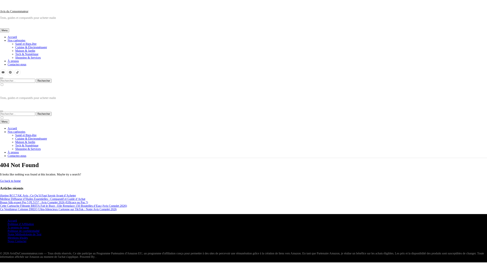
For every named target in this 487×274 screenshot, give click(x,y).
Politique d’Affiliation (21, 224)
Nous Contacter (17, 241)
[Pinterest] (10, 72)
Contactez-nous (17, 64)
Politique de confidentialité (24, 231)
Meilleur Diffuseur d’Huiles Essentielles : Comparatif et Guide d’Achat (42, 199)
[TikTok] (17, 72)
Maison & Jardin (25, 50)
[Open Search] (1, 78)
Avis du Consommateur (14, 11)
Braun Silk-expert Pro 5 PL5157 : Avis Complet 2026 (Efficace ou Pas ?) (44, 202)
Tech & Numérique (26, 54)
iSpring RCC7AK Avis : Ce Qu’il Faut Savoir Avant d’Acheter (38, 195)
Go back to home (10, 180)
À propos (13, 61)
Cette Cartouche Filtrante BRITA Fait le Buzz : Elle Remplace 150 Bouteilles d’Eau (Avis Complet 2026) (63, 205)
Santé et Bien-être (26, 43)
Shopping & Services (28, 57)
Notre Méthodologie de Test (24, 234)
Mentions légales (18, 237)
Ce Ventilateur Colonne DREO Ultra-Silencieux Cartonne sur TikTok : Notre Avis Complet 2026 (58, 209)
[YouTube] (3, 72)
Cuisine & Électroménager (31, 47)
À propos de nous (18, 227)
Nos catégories (16, 40)
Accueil (12, 37)
